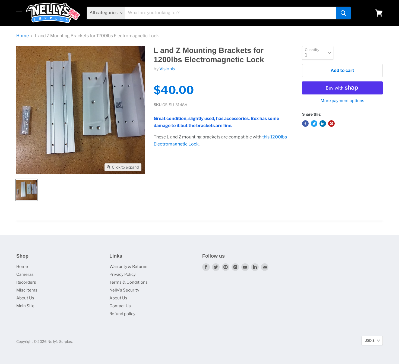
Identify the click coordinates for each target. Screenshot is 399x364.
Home (22, 35)
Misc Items (26, 290)
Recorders (26, 282)
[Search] (343, 13)
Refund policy (122, 313)
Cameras (25, 274)
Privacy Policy (122, 274)
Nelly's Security (124, 290)
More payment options (342, 101)
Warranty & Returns (128, 266)
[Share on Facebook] (305, 123)
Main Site (25, 305)
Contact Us (120, 305)
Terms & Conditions (128, 282)
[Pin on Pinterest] (331, 123)
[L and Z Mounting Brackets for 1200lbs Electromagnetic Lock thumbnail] (26, 190)
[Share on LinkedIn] (322, 123)
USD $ (370, 340)
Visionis (167, 68)
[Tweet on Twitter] (314, 123)
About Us (25, 298)
